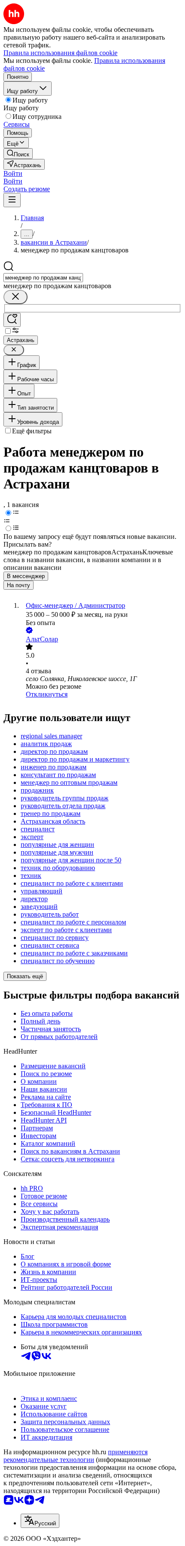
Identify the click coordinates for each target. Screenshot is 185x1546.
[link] (18, 153)
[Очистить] (15, 297)
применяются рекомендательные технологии (75, 1455)
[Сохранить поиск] (12, 320)
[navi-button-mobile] (12, 200)
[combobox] (43, 277)
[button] (12, 173)
